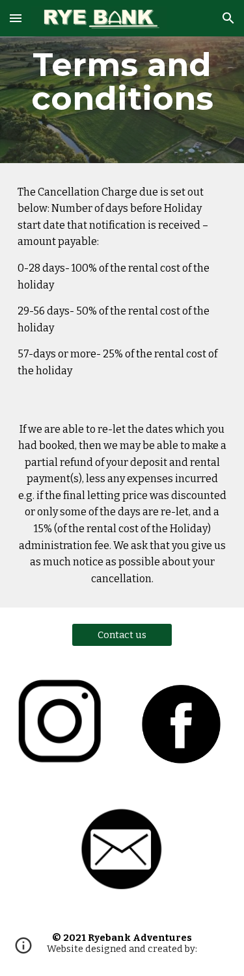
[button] (15, 18)
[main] (122, 81)
